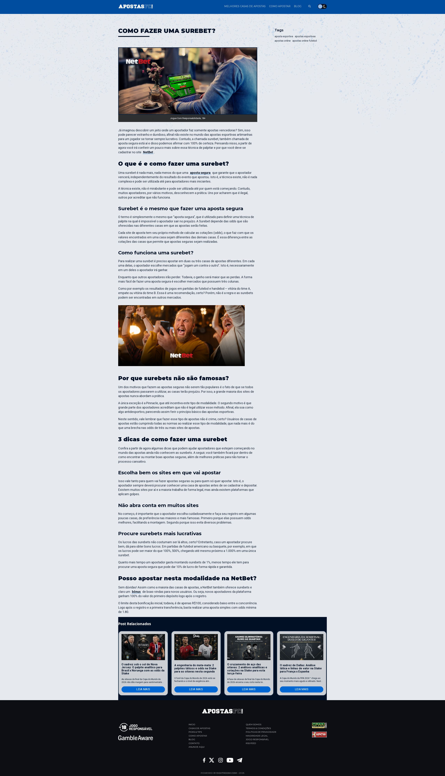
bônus (136, 591)
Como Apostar (198, 735)
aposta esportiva (284, 36)
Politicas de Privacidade (261, 732)
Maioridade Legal (257, 735)
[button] (308, 6)
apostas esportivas (305, 36)
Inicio (192, 724)
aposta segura (200, 173)
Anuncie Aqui (196, 747)
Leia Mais (143, 689)
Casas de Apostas (199, 728)
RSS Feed (251, 743)
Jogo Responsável (257, 739)
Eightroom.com (227, 773)
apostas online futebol (304, 40)
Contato (194, 743)
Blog (192, 739)
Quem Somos (253, 724)
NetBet (148, 152)
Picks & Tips (195, 732)
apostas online (283, 40)
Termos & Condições (258, 728)
